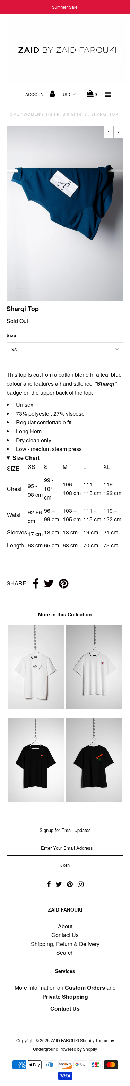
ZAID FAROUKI (65, 1040)
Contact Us (65, 935)
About (65, 926)
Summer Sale (65, 7)
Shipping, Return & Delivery (65, 944)
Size (11, 335)
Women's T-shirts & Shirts (55, 114)
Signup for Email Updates (65, 830)
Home (13, 114)
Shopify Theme (94, 1040)
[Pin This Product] (63, 584)
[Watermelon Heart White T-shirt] (94, 707)
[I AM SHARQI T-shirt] (36, 707)
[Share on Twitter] (49, 584)
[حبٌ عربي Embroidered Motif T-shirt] (94, 800)
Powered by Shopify (78, 1049)
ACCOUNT (36, 94)
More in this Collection (65, 614)
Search (65, 952)
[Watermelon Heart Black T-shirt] (36, 800)
